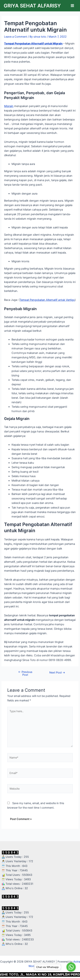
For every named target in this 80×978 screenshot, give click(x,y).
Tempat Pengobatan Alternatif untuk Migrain (33, 43)
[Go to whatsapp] (71, 967)
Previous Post (25, 673)
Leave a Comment (15, 36)
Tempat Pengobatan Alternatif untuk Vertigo (47, 300)
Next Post (57, 672)
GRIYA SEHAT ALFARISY (32, 6)
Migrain (8, 106)
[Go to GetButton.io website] (71, 974)
